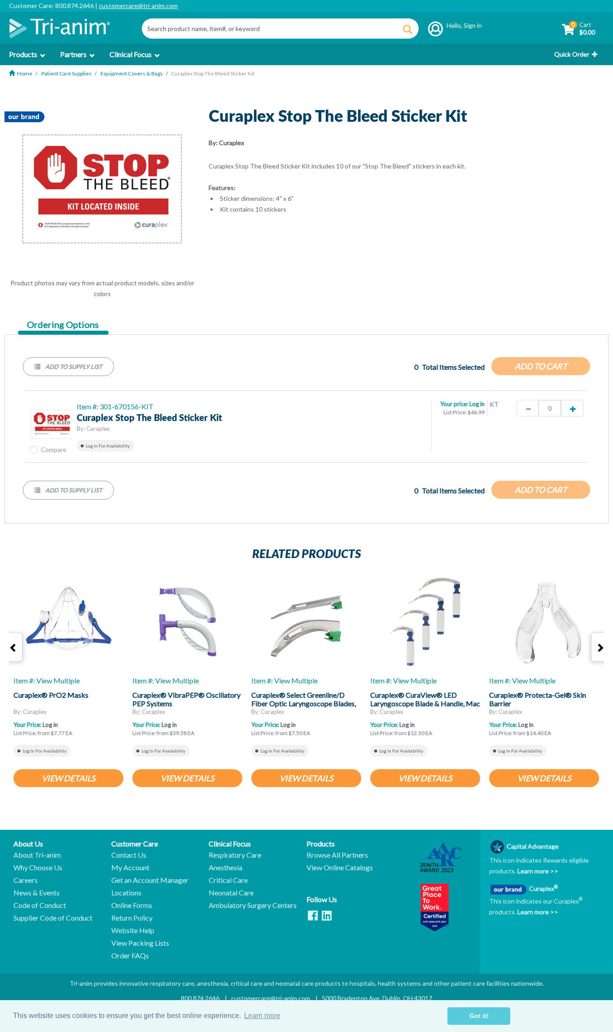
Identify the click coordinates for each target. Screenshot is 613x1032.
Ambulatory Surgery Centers (253, 905)
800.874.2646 (200, 998)
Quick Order (571, 54)
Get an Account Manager (149, 880)
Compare (53, 449)
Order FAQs (130, 955)
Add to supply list (73, 366)
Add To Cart (541, 366)
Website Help (132, 930)
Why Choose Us (37, 867)
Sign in (473, 25)
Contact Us (128, 855)
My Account (130, 867)
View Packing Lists (140, 943)
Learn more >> (537, 871)
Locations (126, 892)
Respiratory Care (235, 855)
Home (24, 73)
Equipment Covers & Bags (132, 73)
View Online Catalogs (339, 867)
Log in (477, 403)
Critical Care (228, 880)
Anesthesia (225, 867)
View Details (69, 778)
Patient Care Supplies (66, 73)
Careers (25, 880)
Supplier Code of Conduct (52, 917)
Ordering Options (62, 325)
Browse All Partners (337, 855)
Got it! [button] (479, 1015)
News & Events (36, 892)
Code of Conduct (39, 905)
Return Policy (132, 917)
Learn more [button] (262, 1015)
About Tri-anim (37, 855)
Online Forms (131, 905)
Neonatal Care (231, 892)
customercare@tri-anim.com (138, 5)
